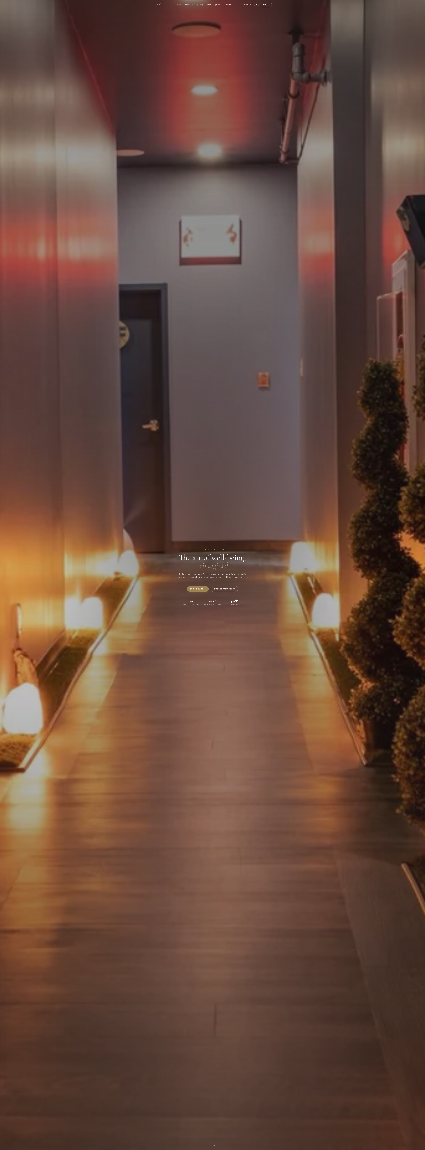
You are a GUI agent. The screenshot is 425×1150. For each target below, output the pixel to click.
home (179, 4)
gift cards (218, 4)
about (228, 4)
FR (256, 5)
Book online (196, 589)
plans (209, 4)
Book (266, 5)
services (188, 4)
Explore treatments (224, 589)
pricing (200, 4)
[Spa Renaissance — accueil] (158, 5)
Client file (247, 4)
